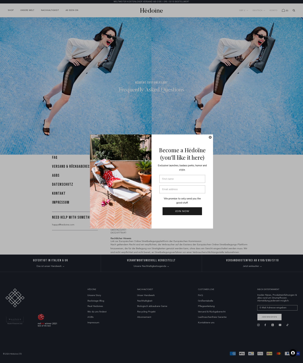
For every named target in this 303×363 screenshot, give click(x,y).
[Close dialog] (210, 137)
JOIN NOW (182, 211)
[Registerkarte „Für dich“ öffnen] (293, 353)
